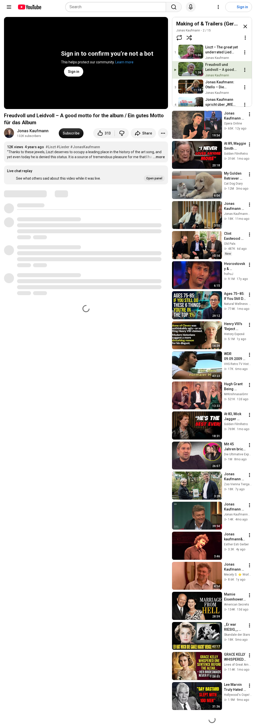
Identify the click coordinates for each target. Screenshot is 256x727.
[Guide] (9, 7)
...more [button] (159, 157)
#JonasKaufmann (85, 147)
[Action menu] (245, 38)
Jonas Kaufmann (32, 130)
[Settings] (218, 7)
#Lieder (63, 147)
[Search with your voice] (191, 7)
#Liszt (51, 147)
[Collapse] (245, 26)
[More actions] (163, 133)
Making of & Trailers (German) (211, 24)
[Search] (174, 7)
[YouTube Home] (29, 7)
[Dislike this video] (122, 133)
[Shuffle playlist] (189, 38)
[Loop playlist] (179, 38)
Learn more (124, 62)
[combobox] (117, 7)
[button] (86, 174)
